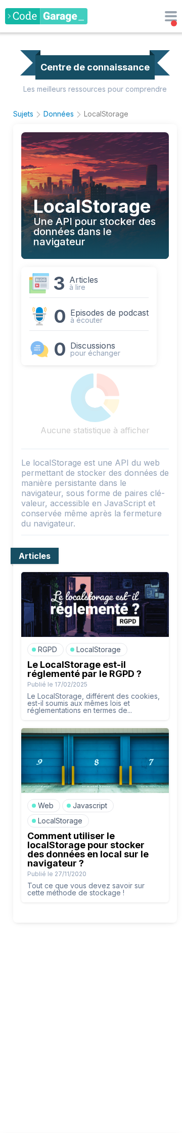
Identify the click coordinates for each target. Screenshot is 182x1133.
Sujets (23, 113)
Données (58, 113)
